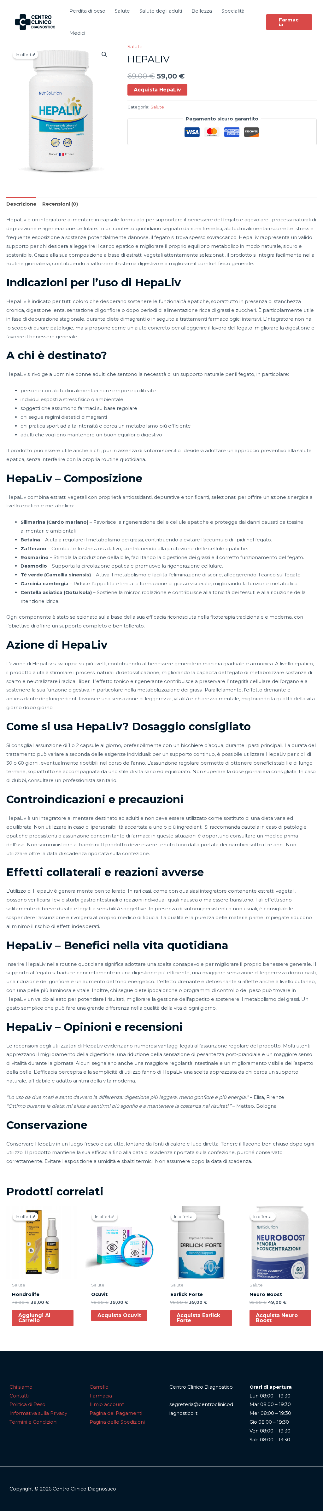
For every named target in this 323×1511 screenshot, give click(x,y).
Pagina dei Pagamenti (116, 1413)
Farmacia (101, 1396)
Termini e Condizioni (33, 1422)
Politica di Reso (27, 1404)
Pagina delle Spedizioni (117, 1422)
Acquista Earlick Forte (198, 1317)
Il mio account (107, 1404)
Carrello (99, 1387)
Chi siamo (20, 1387)
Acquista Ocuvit (119, 1315)
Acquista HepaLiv (157, 90)
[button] (289, 22)
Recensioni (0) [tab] (60, 204)
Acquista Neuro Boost (277, 1317)
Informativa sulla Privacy (38, 1413)
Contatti (19, 1396)
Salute (135, 47)
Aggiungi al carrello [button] (34, 1317)
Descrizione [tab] (21, 204)
